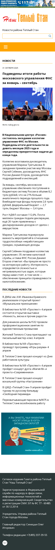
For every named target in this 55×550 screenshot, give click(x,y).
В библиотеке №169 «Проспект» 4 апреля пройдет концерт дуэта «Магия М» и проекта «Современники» (27, 369)
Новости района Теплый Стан (20, 30)
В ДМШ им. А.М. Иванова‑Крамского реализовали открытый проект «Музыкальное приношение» (24, 300)
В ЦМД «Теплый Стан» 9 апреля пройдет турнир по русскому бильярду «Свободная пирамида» (27, 391)
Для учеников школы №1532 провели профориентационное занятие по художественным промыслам (24, 325)
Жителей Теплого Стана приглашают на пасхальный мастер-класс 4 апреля (26, 336)
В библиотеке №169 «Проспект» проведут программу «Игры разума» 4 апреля (25, 347)
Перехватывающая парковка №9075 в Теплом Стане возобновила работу (25, 401)
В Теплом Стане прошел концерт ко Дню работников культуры (27, 358)
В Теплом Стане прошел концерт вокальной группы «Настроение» (22, 379)
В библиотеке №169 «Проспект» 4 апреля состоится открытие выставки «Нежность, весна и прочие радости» (27, 313)
